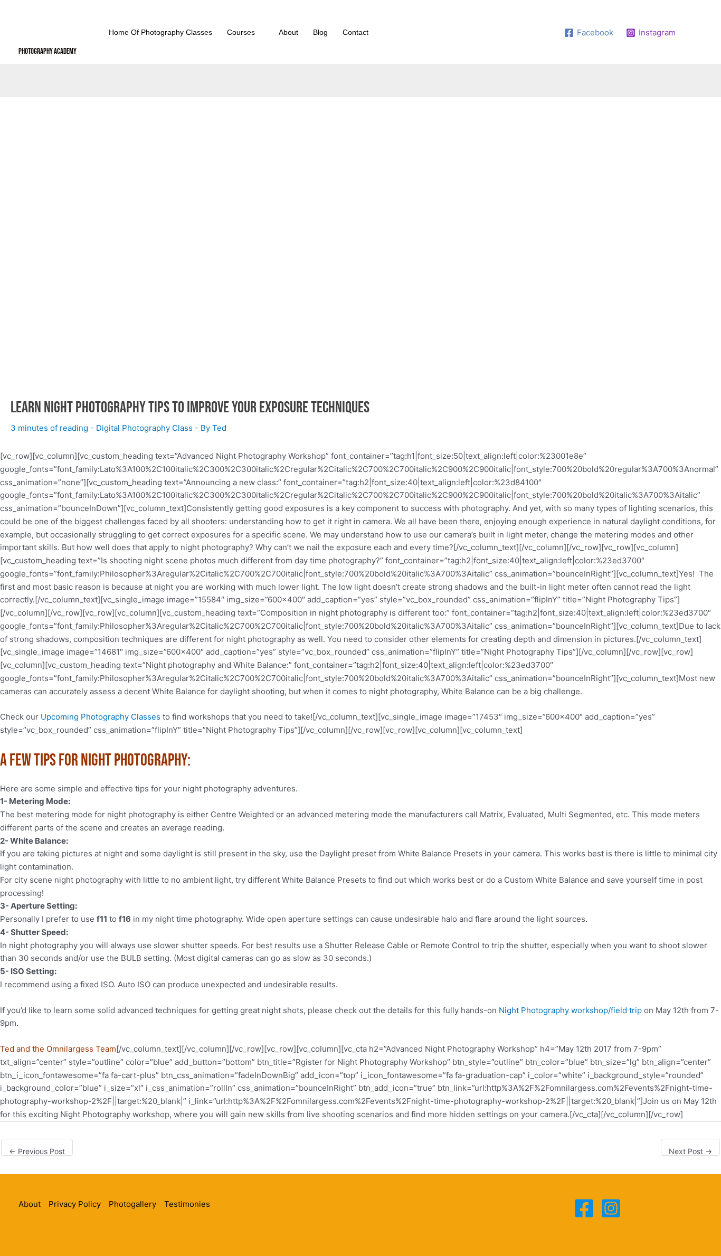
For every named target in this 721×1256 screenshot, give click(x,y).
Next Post (690, 1151)
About (29, 1204)
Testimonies (187, 1204)
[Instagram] (611, 1208)
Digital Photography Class (144, 428)
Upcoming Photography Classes (100, 717)
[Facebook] (584, 1208)
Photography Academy (47, 51)
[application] (259, 32)
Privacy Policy (75, 1204)
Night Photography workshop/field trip (570, 1010)
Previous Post (37, 1151)
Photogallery (132, 1204)
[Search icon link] (696, 32)
